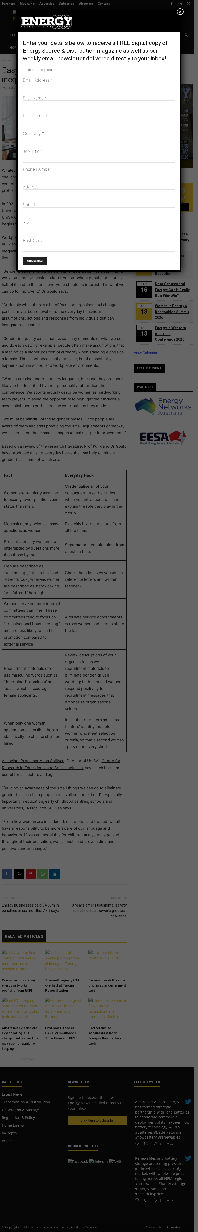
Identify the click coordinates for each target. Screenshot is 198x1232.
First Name (35, 97)
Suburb (30, 204)
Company (33, 133)
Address (30, 186)
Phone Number (37, 169)
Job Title (33, 151)
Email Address (38, 80)
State (28, 222)
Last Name (35, 115)
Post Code (33, 240)
